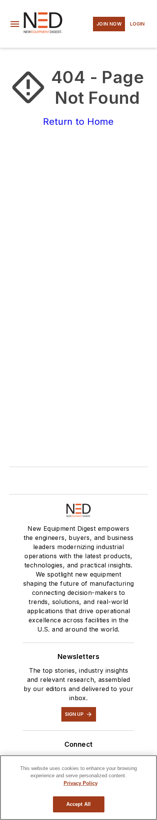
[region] (78, 787)
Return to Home (78, 121)
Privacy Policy (81, 783)
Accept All (78, 804)
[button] (15, 24)
